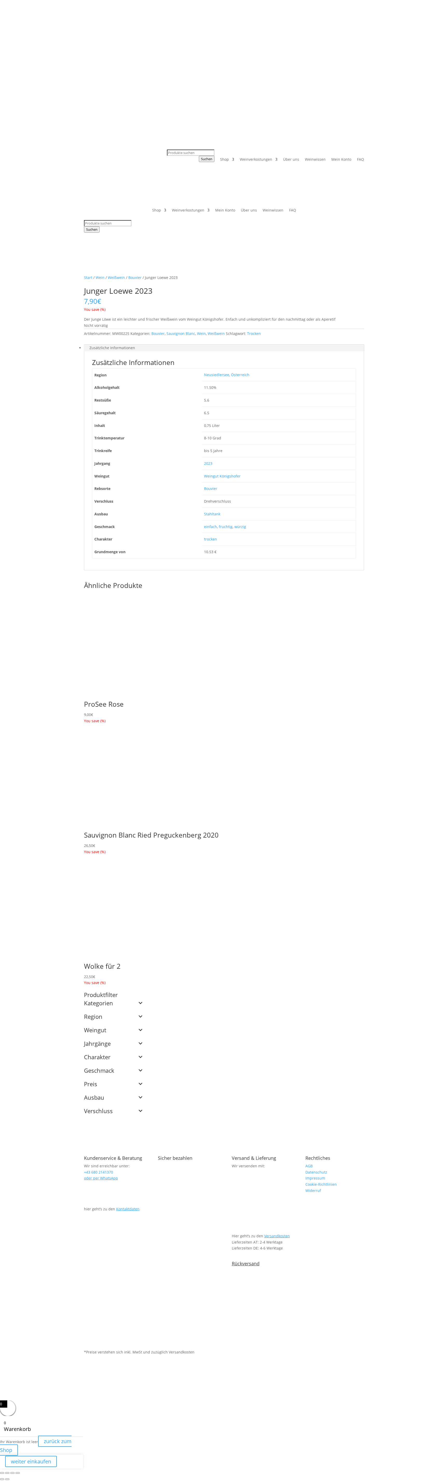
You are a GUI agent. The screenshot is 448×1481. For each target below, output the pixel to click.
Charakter (97, 1057)
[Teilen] (12, 1473)
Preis (90, 1084)
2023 (208, 463)
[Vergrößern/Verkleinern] (2, 1473)
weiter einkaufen (31, 1461)
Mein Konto (341, 159)
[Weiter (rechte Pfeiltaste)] (7, 1479)
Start (88, 277)
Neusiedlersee (216, 374)
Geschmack (99, 1071)
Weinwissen (315, 159)
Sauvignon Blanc (180, 333)
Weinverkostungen (256, 159)
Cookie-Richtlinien (321, 1184)
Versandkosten (277, 1235)
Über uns (291, 159)
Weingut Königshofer (222, 476)
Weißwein (116, 277)
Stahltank (212, 513)
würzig (240, 526)
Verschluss (98, 1111)
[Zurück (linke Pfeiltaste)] (2, 1479)
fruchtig (226, 526)
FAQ (360, 159)
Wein (100, 277)
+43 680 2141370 (204, 29)
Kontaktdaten (127, 1208)
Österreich (240, 374)
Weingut (95, 1030)
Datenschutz (316, 1172)
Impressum (315, 1178)
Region (93, 1017)
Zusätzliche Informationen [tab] (112, 347)
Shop (224, 159)
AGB (309, 1165)
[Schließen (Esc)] (18, 1473)
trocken (210, 539)
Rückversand (246, 1263)
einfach (210, 526)
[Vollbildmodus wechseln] (7, 1473)
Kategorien (98, 1003)
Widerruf (313, 1190)
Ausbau (94, 1097)
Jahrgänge (97, 1044)
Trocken (254, 333)
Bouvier (135, 277)
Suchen (206, 159)
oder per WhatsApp (101, 1178)
